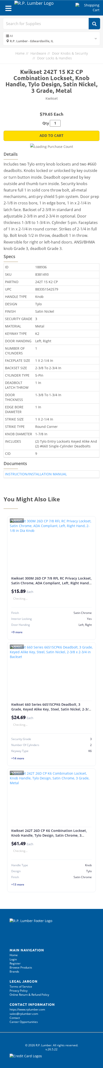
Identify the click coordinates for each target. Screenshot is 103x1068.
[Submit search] (94, 23)
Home (20, 53)
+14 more (17, 758)
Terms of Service (21, 987)
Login (13, 959)
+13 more (17, 884)
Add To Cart (51, 135)
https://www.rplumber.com (27, 1009)
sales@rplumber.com (24, 1014)
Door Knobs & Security (70, 53)
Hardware (38, 53)
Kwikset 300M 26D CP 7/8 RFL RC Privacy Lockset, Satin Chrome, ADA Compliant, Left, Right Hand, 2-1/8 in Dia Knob (51, 583)
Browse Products (21, 967)
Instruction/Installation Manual (36, 474)
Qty (45, 123)
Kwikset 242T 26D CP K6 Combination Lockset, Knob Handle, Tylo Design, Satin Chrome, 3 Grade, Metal (49, 835)
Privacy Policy (19, 991)
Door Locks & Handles (54, 58)
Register (15, 963)
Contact (15, 1018)
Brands (14, 971)
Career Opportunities (24, 1022)
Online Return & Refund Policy (29, 995)
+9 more (17, 632)
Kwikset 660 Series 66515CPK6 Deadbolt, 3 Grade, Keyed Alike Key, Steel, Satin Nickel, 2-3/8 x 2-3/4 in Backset (50, 709)
